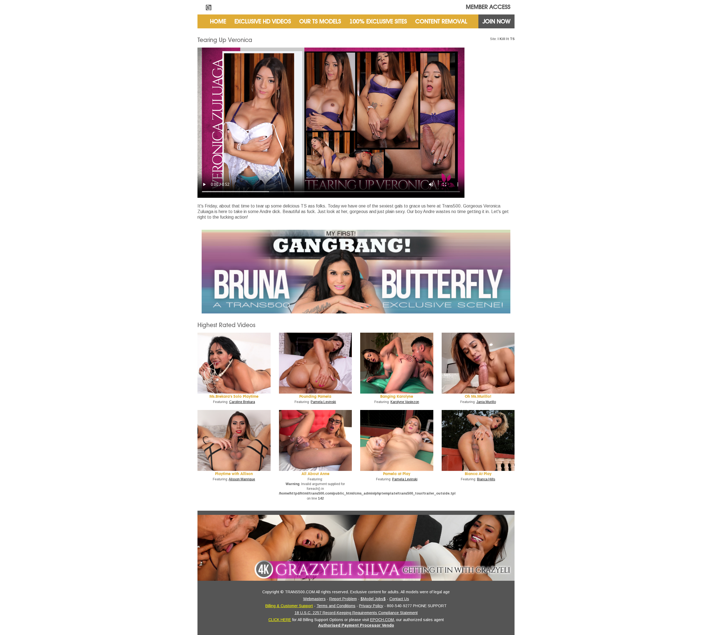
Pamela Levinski (323, 402)
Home (218, 21)
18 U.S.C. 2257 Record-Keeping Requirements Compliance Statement (356, 613)
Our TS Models (320, 21)
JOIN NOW (496, 21)
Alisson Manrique (242, 479)
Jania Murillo (486, 402)
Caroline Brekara (242, 402)
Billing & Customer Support (289, 606)
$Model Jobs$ (373, 599)
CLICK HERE (279, 619)
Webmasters (314, 599)
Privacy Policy (371, 606)
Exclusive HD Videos (262, 21)
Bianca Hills (486, 479)
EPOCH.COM (382, 619)
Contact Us (399, 599)
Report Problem (343, 599)
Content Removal (441, 21)
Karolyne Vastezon (404, 402)
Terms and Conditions (336, 606)
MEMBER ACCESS (488, 7)
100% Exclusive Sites (378, 21)
